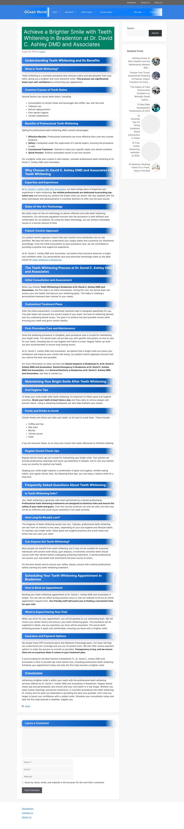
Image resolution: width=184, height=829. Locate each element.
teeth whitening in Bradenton (47, 260)
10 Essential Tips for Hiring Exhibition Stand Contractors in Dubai (134, 127)
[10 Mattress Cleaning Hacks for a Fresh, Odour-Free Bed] (156, 167)
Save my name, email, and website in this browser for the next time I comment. (65, 782)
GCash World (35, 12)
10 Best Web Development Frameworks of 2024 (139, 107)
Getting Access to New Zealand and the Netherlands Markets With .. (139, 63)
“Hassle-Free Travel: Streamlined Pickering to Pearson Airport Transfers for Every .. (139, 77)
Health (123, 12)
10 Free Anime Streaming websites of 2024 (134, 149)
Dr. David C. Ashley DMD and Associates (45, 189)
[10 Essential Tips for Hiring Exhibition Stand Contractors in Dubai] (151, 124)
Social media (106, 12)
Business (69, 12)
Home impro (86, 12)
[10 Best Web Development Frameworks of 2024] (156, 108)
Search (130, 28)
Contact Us (145, 3)
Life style (138, 12)
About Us (158, 3)
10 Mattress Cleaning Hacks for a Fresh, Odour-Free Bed (139, 167)
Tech (55, 12)
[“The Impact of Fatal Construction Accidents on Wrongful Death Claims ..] (156, 90)
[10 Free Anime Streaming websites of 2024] (151, 151)
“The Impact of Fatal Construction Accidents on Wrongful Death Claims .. (140, 93)
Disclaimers (131, 3)
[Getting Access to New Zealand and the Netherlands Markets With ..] (156, 61)
